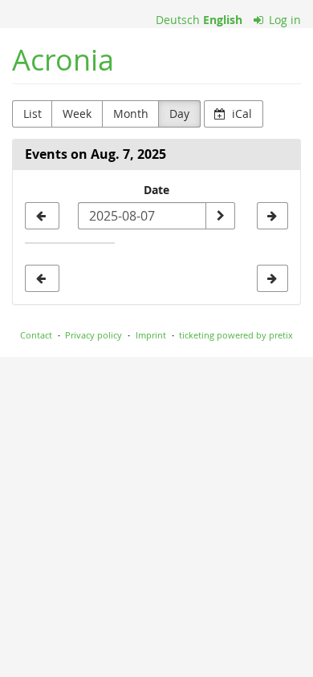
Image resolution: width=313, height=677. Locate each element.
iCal (240, 113)
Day (179, 113)
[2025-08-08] (272, 215)
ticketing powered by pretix (236, 335)
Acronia (63, 59)
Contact (36, 335)
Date (156, 189)
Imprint (151, 335)
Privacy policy (93, 335)
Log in (283, 19)
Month (130, 113)
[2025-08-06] (42, 215)
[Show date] (219, 215)
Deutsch (178, 19)
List (32, 113)
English (222, 19)
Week (77, 113)
